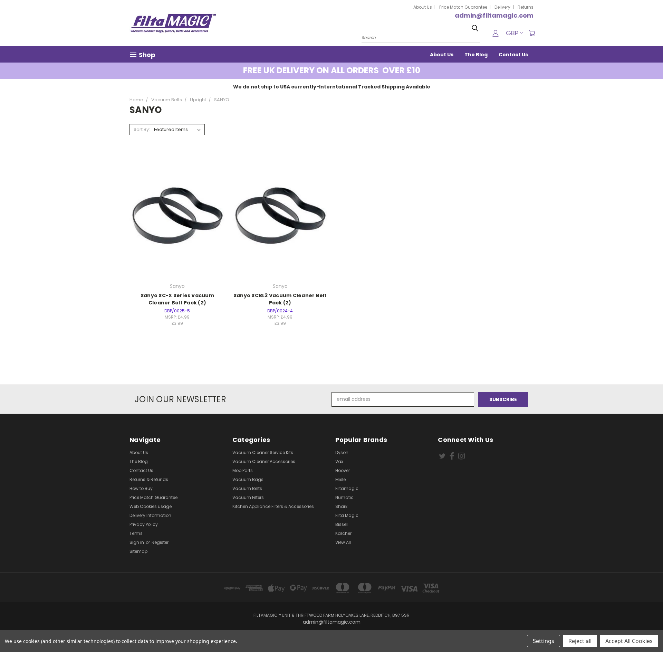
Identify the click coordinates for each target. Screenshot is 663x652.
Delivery (502, 7)
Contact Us (513, 54)
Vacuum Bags (247, 479)
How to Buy (141, 488)
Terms (136, 533)
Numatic (344, 497)
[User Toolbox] (495, 33)
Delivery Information (150, 515)
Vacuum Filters (248, 497)
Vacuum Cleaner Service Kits (262, 452)
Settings (543, 641)
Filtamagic (346, 488)
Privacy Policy (143, 524)
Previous (644, 630)
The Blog (476, 54)
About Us (422, 7)
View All (343, 542)
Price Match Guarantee (463, 7)
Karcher (343, 533)
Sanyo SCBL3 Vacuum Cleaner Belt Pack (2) (280, 299)
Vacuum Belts (247, 488)
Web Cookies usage (150, 506)
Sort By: (142, 129)
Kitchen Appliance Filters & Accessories (273, 506)
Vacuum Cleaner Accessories (263, 461)
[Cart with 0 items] (531, 33)
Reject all (580, 641)
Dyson (341, 452)
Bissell (341, 524)
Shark (341, 506)
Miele (340, 479)
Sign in (137, 542)
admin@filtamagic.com (494, 15)
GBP (512, 33)
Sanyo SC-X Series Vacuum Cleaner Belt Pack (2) (177, 299)
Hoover (342, 470)
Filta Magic (346, 515)
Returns (526, 7)
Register (160, 542)
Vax (339, 461)
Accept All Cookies (629, 641)
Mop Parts (242, 470)
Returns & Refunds (148, 479)
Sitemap (138, 551)
